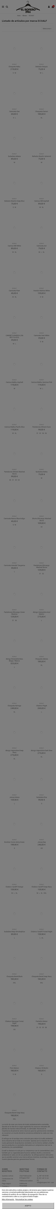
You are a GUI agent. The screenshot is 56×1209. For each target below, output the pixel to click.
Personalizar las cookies (24, 1199)
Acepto (28, 1206)
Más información (8, 1199)
